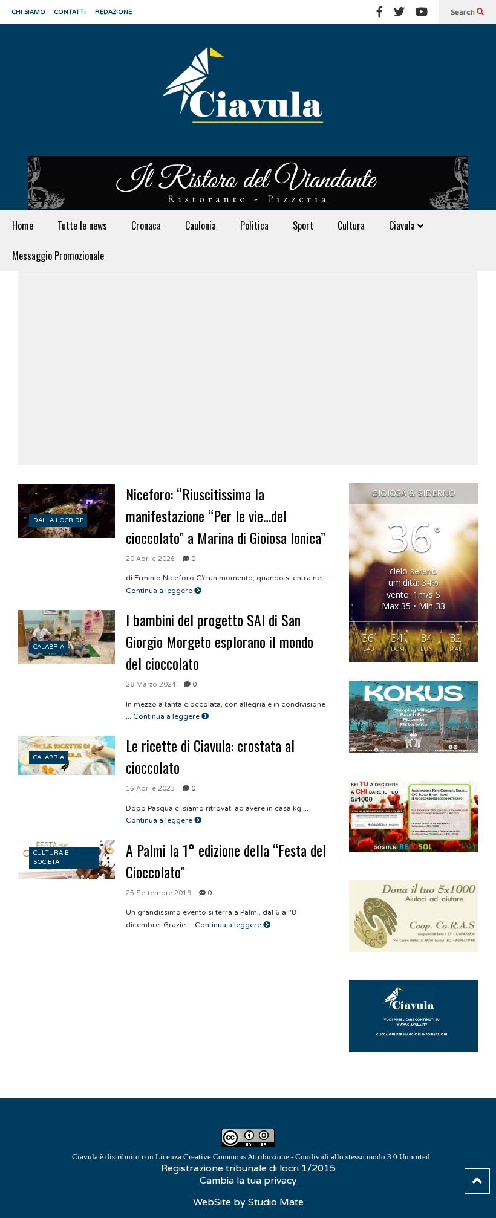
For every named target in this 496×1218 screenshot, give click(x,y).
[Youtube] (422, 12)
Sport (303, 225)
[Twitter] (399, 12)
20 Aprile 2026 (150, 559)
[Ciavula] (248, 90)
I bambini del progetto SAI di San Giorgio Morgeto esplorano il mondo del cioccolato (219, 641)
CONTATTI (70, 12)
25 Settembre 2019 (158, 893)
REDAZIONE (113, 12)
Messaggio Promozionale (58, 255)
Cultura (351, 225)
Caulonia (200, 225)
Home (22, 225)
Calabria (48, 646)
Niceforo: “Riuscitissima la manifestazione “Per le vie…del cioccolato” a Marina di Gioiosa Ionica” (225, 515)
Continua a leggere (160, 590)
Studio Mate (276, 1202)
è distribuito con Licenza (251, 1156)
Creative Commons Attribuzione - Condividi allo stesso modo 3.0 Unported (306, 1156)
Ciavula (403, 225)
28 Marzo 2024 (151, 684)
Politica (254, 225)
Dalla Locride (58, 520)
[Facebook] (379, 12)
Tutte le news (82, 225)
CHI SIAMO (28, 12)
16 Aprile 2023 (150, 788)
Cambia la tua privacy (248, 1180)
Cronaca (146, 225)
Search (464, 12)
